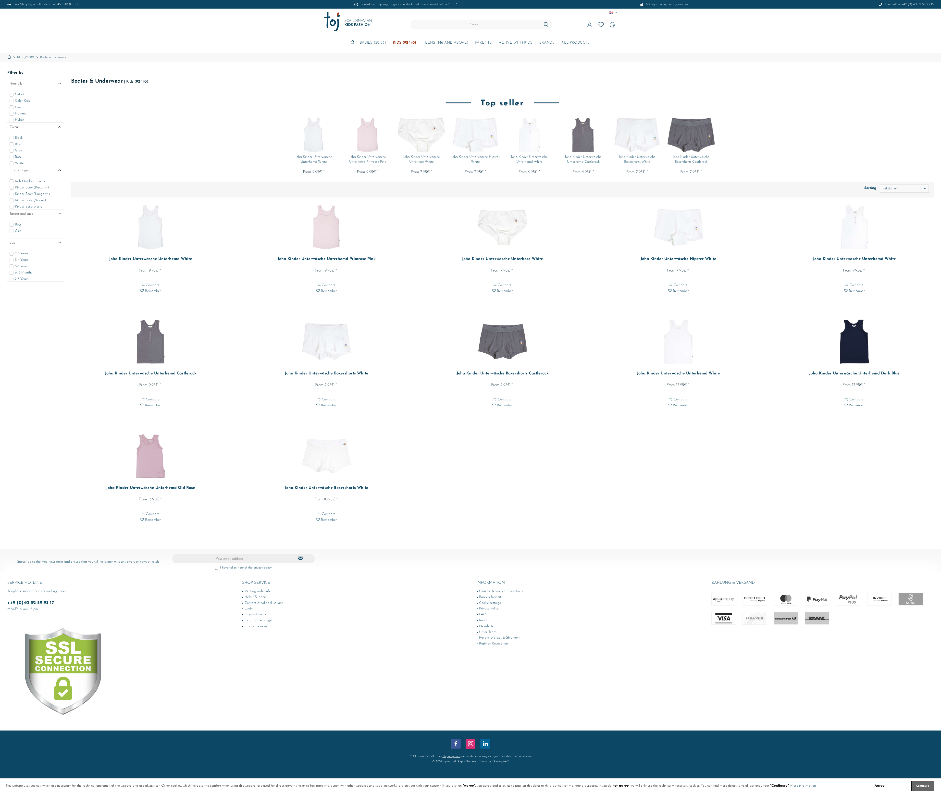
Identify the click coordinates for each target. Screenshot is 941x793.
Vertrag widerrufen (258, 591)
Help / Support (256, 597)
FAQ (482, 614)
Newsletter (487, 626)
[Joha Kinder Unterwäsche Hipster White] (475, 135)
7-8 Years (21, 279)
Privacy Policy (488, 608)
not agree (620, 786)
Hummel (21, 113)
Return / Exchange (258, 620)
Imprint (484, 620)
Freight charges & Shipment (499, 638)
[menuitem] (612, 24)
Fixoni (19, 107)
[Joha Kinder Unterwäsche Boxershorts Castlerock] (691, 135)
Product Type (19, 170)
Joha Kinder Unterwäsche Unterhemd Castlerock (583, 159)
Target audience (21, 214)
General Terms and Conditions (501, 591)
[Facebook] (456, 744)
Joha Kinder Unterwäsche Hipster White (475, 159)
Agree (880, 786)
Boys (18, 224)
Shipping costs (451, 756)
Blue (18, 144)
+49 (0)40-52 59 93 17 (30, 603)
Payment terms (255, 614)
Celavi (19, 94)
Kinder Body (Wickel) (30, 200)
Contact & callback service (264, 603)
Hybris (19, 120)
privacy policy (262, 567)
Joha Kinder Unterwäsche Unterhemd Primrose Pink (367, 159)
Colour (14, 127)
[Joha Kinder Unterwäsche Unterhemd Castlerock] (583, 135)
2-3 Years (21, 253)
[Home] (352, 43)
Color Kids (22, 101)
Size (12, 243)
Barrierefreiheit (490, 597)
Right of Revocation (493, 643)
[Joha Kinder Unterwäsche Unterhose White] (421, 135)
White (19, 163)
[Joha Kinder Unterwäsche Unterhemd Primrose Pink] (367, 135)
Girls (18, 231)
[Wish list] (601, 24)
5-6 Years (21, 266)
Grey (18, 150)
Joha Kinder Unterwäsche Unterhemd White (313, 159)
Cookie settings (490, 603)
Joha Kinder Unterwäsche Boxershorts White (637, 159)
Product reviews (256, 626)
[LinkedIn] (485, 744)
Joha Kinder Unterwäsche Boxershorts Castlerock (691, 159)
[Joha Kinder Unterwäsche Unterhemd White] (313, 135)
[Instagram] (470, 744)
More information (803, 786)
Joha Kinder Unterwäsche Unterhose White (421, 159)
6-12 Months (23, 272)
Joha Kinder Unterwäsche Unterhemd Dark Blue (854, 373)
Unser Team (487, 632)
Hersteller (17, 84)
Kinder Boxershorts (28, 207)
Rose (18, 157)
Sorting (870, 188)
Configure (922, 786)
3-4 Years (21, 260)
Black (19, 138)
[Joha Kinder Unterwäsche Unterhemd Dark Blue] (854, 342)
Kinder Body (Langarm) (32, 194)
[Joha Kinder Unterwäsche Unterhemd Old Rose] (150, 456)
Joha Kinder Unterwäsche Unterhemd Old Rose (150, 488)
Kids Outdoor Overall (30, 181)
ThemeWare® (500, 761)
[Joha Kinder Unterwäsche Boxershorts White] (637, 135)
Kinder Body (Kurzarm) (32, 187)
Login (249, 608)
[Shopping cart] (612, 24)
